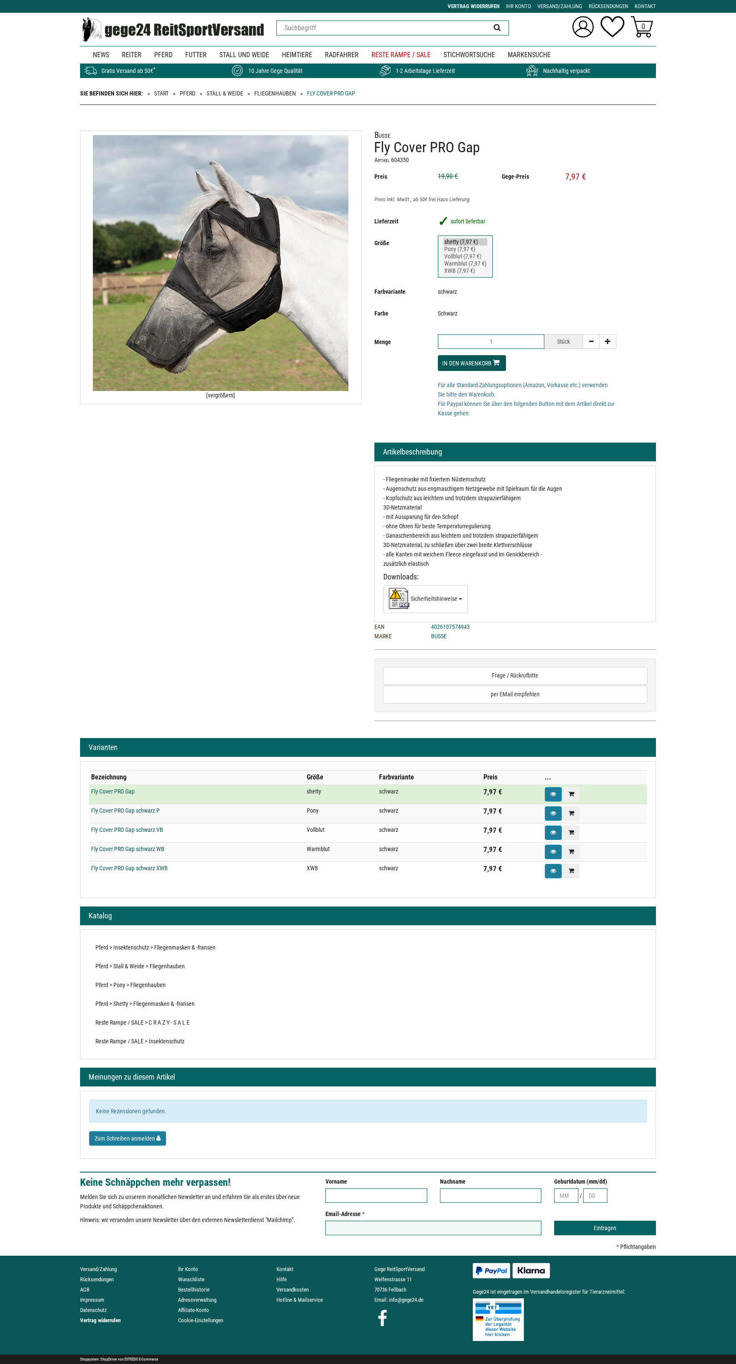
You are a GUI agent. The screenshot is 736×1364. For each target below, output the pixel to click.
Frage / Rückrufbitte (515, 675)
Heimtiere (297, 55)
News (101, 55)
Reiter (131, 55)
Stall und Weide (244, 55)
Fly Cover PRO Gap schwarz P (125, 810)
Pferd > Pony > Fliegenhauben (130, 985)
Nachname (453, 1181)
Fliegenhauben (275, 93)
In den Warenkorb (467, 363)
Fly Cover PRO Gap (113, 791)
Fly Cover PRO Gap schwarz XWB (129, 868)
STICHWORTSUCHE (469, 55)
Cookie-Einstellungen (200, 1320)
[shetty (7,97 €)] (465, 242)
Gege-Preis (515, 176)
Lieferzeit (386, 221)
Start (161, 93)
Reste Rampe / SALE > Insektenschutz (139, 1041)
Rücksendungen (97, 1279)
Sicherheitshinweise (434, 598)
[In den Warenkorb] (571, 794)
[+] (607, 341)
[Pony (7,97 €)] (465, 249)
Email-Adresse (345, 1214)
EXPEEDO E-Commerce (141, 1359)
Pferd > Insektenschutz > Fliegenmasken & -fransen (155, 947)
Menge (382, 342)
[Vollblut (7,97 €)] (465, 256)
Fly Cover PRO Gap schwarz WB (127, 849)
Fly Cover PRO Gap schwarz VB (127, 829)
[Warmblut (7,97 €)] (465, 263)
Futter (196, 55)
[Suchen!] (497, 28)
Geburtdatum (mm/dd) (580, 1181)
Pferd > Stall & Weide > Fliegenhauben (140, 966)
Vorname (336, 1181)
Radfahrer (342, 55)
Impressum (92, 1300)
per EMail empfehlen (515, 694)
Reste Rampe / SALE (401, 55)
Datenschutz (93, 1310)
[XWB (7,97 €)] (465, 271)
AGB (84, 1289)
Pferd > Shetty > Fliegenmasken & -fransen (145, 1003)
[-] (591, 341)
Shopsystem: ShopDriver (98, 1359)
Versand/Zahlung (98, 1269)
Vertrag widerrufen (100, 1320)
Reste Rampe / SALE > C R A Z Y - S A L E (142, 1022)
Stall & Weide (225, 93)
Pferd (163, 55)
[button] (553, 794)
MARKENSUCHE (529, 55)
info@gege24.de (406, 1300)
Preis (380, 176)
